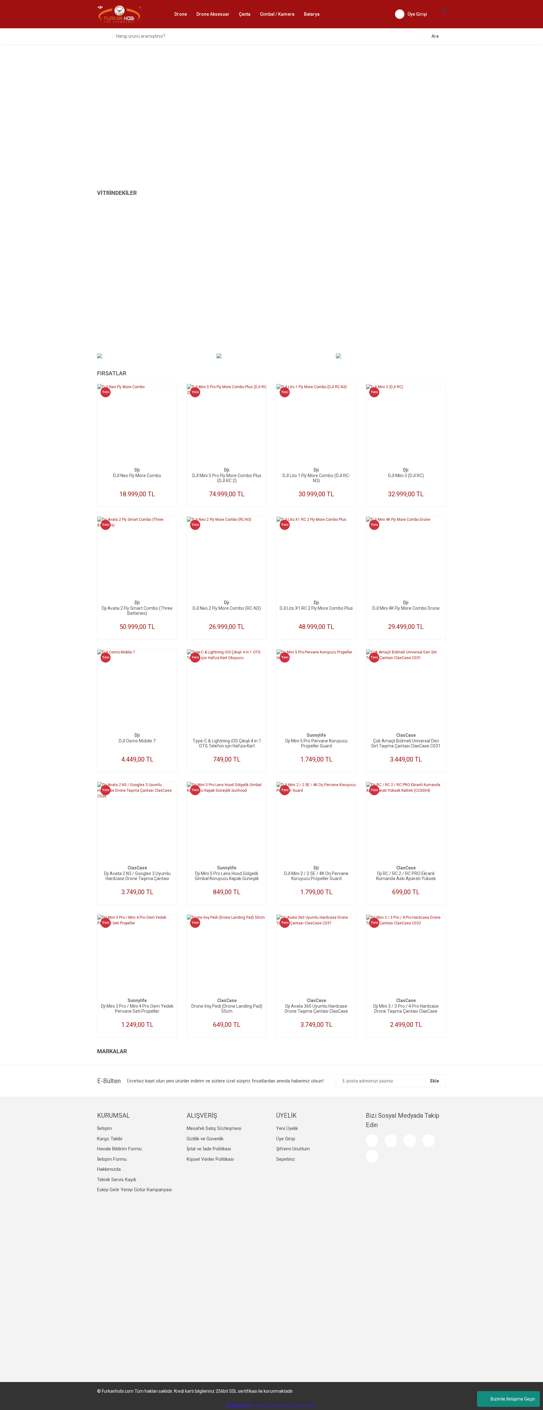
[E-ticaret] (270, 1405)
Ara (435, 36)
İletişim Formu (112, 1159)
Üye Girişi (285, 1139)
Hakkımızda (109, 1169)
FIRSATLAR (111, 373)
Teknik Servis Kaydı (116, 1179)
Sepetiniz (285, 1159)
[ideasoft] (238, 1405)
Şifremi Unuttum (293, 1149)
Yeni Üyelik (287, 1128)
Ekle (434, 1080)
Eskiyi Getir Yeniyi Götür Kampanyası (134, 1189)
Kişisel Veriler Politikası (210, 1159)
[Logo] (119, 14)
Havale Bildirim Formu (119, 1149)
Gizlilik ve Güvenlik (205, 1139)
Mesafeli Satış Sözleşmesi (214, 1128)
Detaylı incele (137, 436)
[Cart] (441, 14)
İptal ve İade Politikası (209, 1149)
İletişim (104, 1128)
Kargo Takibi (109, 1139)
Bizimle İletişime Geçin (513, 1399)
